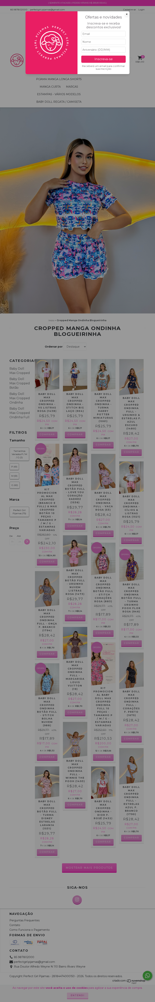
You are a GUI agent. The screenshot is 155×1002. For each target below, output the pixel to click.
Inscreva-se (104, 59)
